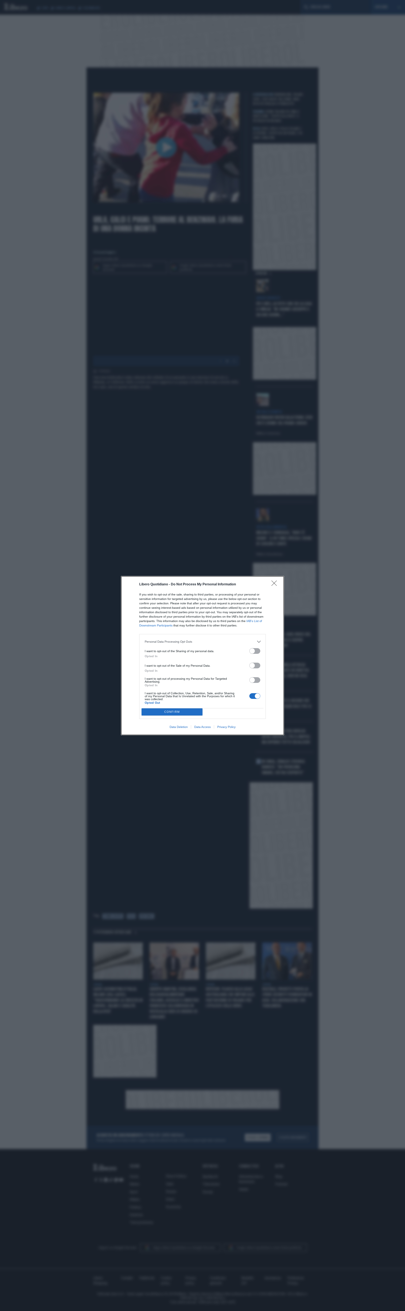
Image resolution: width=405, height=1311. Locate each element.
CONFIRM (172, 711)
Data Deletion (179, 727)
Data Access (202, 727)
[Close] (275, 585)
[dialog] (202, 655)
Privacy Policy (226, 727)
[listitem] (202, 641)
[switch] (254, 651)
